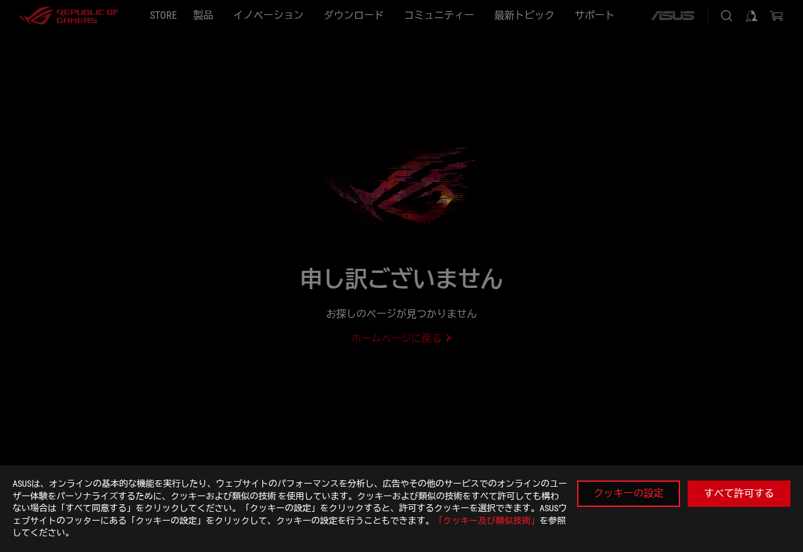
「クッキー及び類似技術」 (487, 521)
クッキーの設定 (628, 493)
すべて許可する (739, 493)
